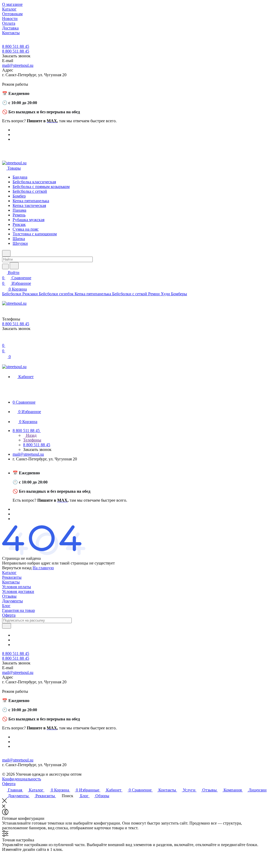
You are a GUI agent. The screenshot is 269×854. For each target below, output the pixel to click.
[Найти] (14, 265)
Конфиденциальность (21, 779)
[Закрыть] (4, 801)
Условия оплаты (16, 586)
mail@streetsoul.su (17, 65)
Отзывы (9, 596)
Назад (31, 435)
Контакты (11, 582)
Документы (12, 601)
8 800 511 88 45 (15, 46)
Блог (6, 605)
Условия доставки (18, 591)
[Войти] (4, 340)
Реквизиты (12, 577)
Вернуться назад (17, 568)
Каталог (9, 572)
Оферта (8, 615)
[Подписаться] (6, 626)
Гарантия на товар (18, 610)
